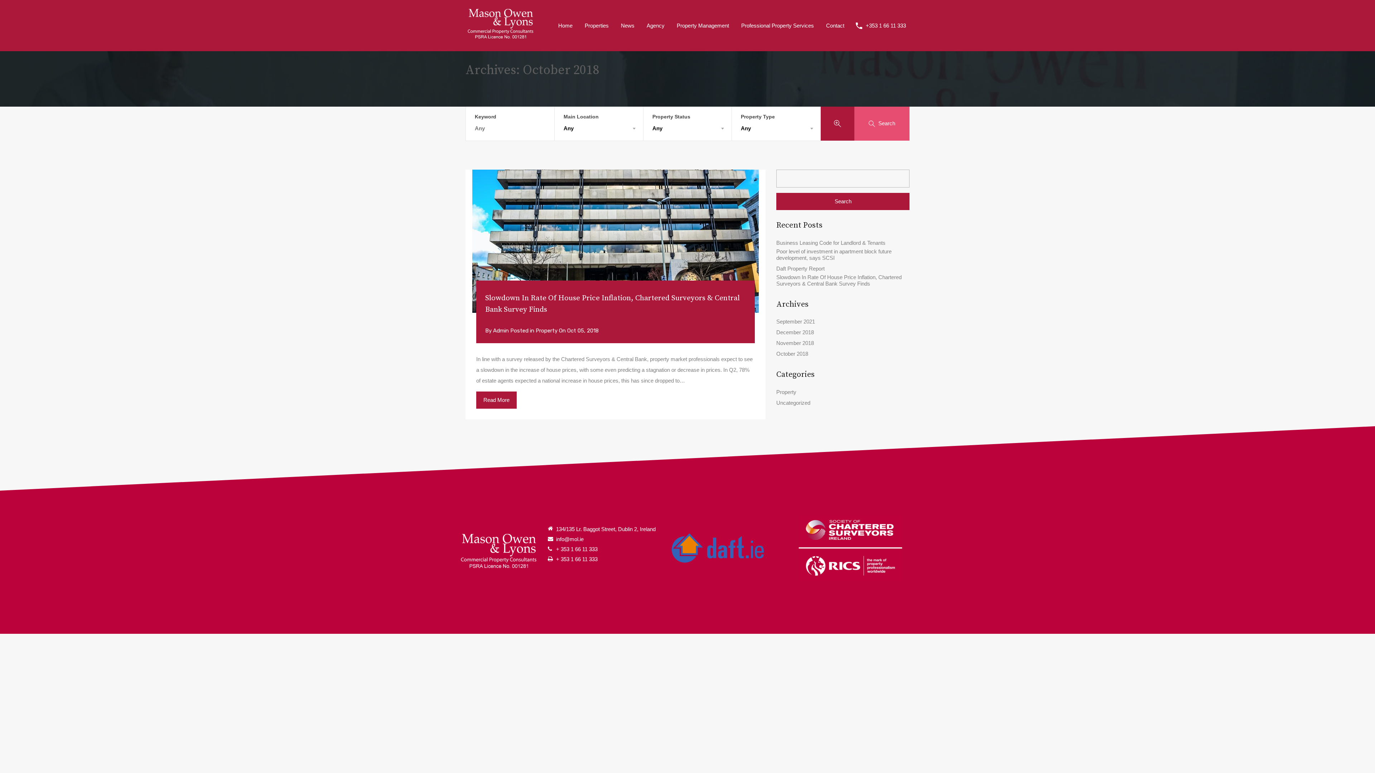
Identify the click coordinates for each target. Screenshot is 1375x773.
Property (547, 330)
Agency (656, 26)
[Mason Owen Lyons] (501, 25)
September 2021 (795, 322)
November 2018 (795, 343)
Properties (597, 26)
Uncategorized (793, 403)
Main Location (581, 117)
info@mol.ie (570, 539)
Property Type (758, 117)
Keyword (485, 117)
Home (565, 26)
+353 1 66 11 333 (886, 26)
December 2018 (795, 332)
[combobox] (599, 128)
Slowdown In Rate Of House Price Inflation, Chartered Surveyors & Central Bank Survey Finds (612, 303)
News (628, 26)
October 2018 (792, 354)
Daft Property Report (800, 269)
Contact (835, 26)
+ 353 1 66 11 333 (577, 549)
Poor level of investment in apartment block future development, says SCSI (834, 254)
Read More (496, 400)
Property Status (671, 117)
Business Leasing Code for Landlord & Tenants (831, 243)
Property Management (703, 26)
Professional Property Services (777, 26)
